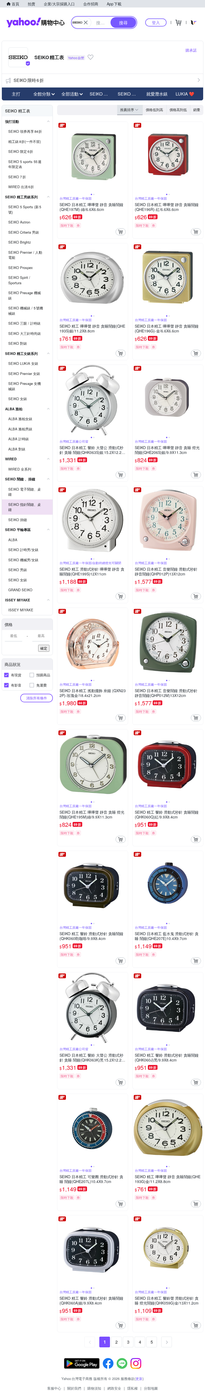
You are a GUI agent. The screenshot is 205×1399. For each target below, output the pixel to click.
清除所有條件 (36, 697)
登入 (156, 22)
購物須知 (94, 1388)
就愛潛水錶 (157, 94)
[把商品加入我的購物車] (121, 231)
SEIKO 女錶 (129, 94)
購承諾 (191, 50)
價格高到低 (178, 109)
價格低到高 (154, 109)
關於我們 (74, 1388)
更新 (139, 1378)
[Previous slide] (60, 157)
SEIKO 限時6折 (29, 80)
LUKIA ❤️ (185, 94)
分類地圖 (151, 1388)
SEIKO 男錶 (101, 94)
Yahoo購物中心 (35, 22)
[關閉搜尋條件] (85, 22)
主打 (16, 94)
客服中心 (54, 1388)
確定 (43, 648)
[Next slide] (124, 157)
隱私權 (132, 1388)
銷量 (196, 109)
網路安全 (114, 1388)
